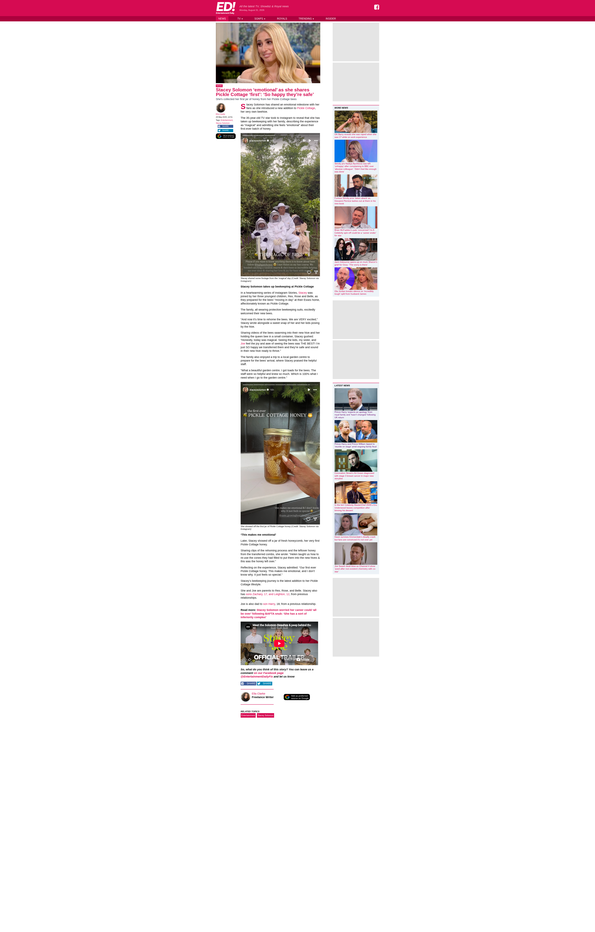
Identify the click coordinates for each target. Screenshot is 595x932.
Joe (243, 343)
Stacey (302, 292)
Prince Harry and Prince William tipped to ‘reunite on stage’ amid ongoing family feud (356, 445)
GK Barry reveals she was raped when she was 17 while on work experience (355, 135)
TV (240, 18)
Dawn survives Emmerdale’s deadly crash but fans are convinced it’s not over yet (355, 538)
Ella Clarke (220, 114)
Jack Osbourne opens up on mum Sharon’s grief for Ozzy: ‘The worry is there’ (356, 263)
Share (225, 126)
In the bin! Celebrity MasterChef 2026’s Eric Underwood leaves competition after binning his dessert (356, 508)
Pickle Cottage (306, 108)
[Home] (226, 8)
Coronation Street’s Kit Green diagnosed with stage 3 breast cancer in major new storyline (354, 476)
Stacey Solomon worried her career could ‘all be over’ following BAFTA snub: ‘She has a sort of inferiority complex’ (278, 613)
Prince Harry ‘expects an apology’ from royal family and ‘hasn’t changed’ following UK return (355, 415)
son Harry (269, 603)
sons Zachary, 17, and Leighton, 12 (267, 594)
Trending (306, 18)
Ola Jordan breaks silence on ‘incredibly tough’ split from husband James (354, 292)
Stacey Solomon (223, 123)
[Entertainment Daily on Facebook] (376, 7)
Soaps (260, 18)
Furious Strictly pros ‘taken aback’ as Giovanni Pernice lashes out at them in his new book (355, 201)
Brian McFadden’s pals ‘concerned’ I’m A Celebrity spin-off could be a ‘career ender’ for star (355, 233)
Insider (331, 18)
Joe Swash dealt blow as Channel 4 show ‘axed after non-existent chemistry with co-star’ (355, 569)
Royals (282, 18)
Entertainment (227, 120)
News (222, 18)
